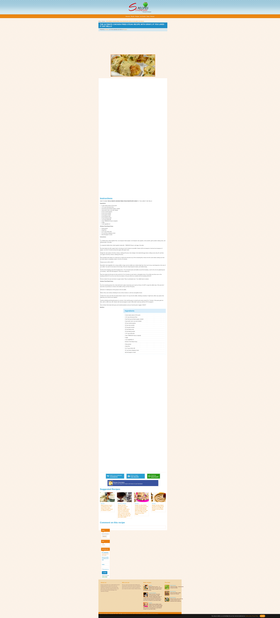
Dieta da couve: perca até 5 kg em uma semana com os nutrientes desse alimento (176, 600)
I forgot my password (105, 575)
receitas (106, 29)
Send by (155, 476)
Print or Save (134, 476)
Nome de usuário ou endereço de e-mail (105, 558)
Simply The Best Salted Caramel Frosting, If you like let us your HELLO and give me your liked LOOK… (158, 508)
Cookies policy (149, 613)
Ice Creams (143, 16)
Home (99, 21)
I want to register (104, 576)
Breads (132, 16)
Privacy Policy (155, 613)
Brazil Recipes (173, 585)
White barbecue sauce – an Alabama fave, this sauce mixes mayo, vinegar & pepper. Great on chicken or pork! (107, 508)
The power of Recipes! (147, 11)
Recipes (137, 16)
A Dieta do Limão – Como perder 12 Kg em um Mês (177, 587)
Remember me (106, 569)
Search (104, 536)
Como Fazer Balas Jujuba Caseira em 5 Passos (175, 593)
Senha (103, 564)
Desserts (128, 16)
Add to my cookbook (116, 476)
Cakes (148, 16)
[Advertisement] (132, 43)
